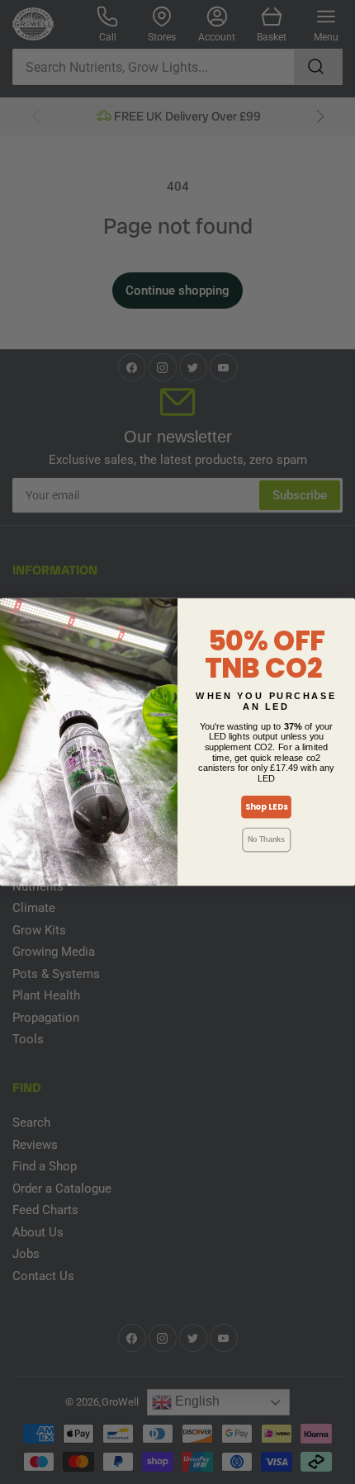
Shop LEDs (266, 807)
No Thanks (267, 840)
